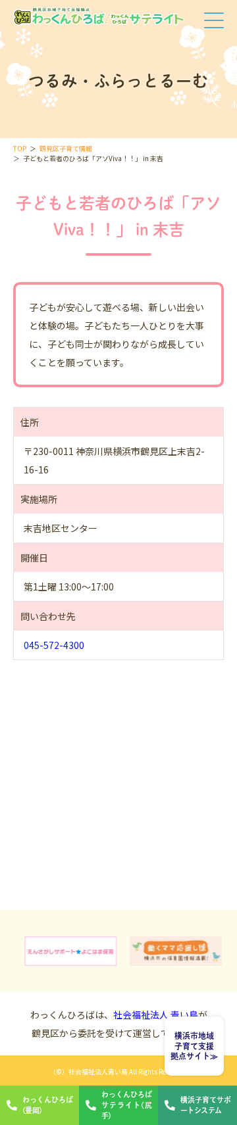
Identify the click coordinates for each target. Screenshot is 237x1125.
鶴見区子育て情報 (66, 148)
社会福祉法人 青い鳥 (155, 1014)
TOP (19, 148)
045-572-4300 (54, 645)
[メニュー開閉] (214, 22)
